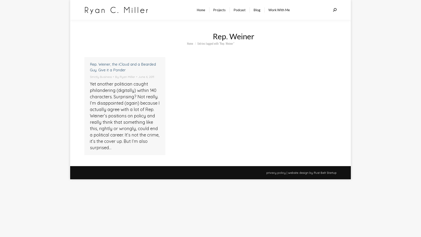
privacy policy (276, 172)
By (125, 77)
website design (298, 172)
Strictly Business (101, 77)
